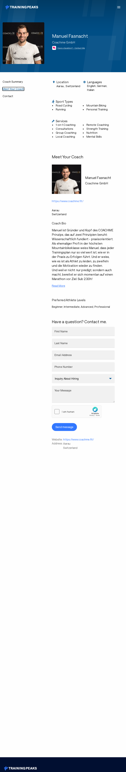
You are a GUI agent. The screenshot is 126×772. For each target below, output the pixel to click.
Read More (58, 285)
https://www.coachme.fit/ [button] (68, 201)
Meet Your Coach (13, 88)
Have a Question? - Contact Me (71, 48)
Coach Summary (13, 81)
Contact (8, 96)
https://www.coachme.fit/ (78, 439)
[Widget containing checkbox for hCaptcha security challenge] (76, 411)
